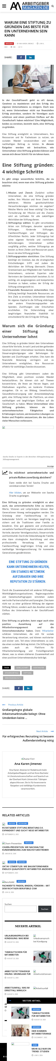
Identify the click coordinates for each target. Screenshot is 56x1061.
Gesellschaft (22, 668)
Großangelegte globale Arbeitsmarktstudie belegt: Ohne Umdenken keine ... (23, 714)
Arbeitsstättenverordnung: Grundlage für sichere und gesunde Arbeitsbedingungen (18, 975)
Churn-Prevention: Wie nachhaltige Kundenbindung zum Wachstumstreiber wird (25, 850)
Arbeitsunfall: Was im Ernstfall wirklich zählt (17, 990)
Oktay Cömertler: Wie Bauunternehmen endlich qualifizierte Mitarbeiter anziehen (27, 867)
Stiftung (27, 673)
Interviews (22, 823)
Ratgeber (9, 44)
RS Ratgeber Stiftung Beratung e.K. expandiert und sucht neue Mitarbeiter (25, 829)
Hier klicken (15, 492)
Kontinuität (38, 668)
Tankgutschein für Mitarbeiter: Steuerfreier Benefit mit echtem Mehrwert (17, 956)
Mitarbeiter (48, 630)
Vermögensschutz (13, 678)
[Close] (10, 1001)
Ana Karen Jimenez (26, 44)
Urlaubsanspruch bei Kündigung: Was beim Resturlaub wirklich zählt (17, 939)
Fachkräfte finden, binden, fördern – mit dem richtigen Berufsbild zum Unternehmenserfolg (26, 888)
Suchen (8, 904)
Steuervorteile (11, 673)
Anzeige (50, 466)
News (35, 1045)
